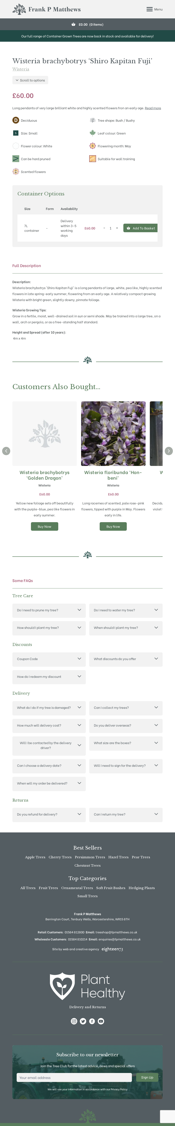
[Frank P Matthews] (46, 9)
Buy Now (44, 526)
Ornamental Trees (77, 888)
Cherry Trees (60, 857)
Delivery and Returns (87, 1007)
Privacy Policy (119, 1089)
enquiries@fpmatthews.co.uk (115, 939)
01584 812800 (74, 932)
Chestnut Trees (87, 865)
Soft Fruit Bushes (110, 888)
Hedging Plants (142, 888)
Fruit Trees (48, 888)
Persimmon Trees (90, 857)
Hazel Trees (118, 857)
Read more (153, 107)
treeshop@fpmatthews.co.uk (111, 932)
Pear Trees (141, 857)
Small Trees (87, 896)
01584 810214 (77, 939)
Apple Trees (35, 857)
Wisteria (20, 69)
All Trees (27, 888)
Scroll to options (32, 80)
